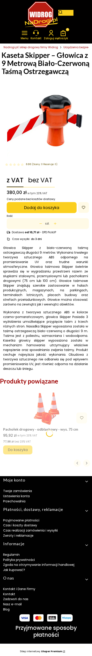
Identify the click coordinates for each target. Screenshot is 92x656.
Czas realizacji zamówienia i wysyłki (30, 530)
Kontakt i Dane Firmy (19, 589)
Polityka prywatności (19, 560)
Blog (6, 609)
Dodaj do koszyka (41, 207)
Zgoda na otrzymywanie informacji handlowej (38, 564)
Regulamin (11, 554)
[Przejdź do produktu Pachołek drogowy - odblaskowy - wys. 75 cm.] (46, 408)
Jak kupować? (14, 570)
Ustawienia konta (16, 496)
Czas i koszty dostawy (20, 525)
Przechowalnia (14, 501)
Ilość (10, 216)
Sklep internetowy (41, 651)
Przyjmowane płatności (21, 520)
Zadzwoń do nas (15, 599)
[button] (24, 35)
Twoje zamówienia (17, 491)
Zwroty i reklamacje (18, 535)
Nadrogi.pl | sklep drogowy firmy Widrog (31, 47)
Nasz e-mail (12, 604)
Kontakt (9, 594)
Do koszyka (18, 449)
